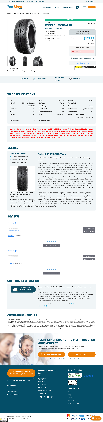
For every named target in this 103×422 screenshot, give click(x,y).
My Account (11, 389)
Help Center (67, 7)
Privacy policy (11, 418)
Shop (39, 373)
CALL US (53, 354)
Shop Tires (47, 7)
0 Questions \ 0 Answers (14, 230)
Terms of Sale (42, 382)
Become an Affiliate (74, 403)
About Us (71, 398)
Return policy (21, 418)
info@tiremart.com (76, 304)
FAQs (39, 376)
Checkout (91, 7)
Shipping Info (42, 379)
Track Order (41, 1)
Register (93, 1)
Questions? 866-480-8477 (21, 373)
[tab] (11, 236)
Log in (77, 31)
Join (82, 31)
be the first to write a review (51, 245)
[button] (4, 420)
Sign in (89, 1)
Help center (30, 418)
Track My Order (12, 392)
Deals (57, 7)
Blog (69, 395)
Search (77, 7)
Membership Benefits (44, 390)
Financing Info (42, 387)
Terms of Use (42, 384)
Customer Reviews (13, 394)
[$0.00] (84, 7)
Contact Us (71, 400)
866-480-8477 (16, 1)
